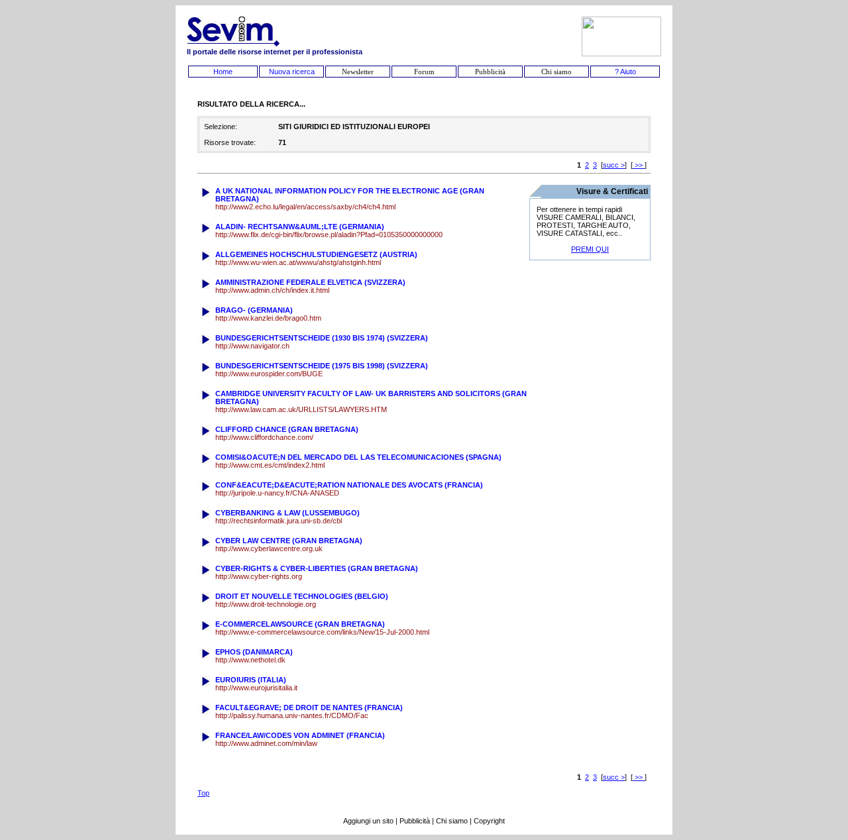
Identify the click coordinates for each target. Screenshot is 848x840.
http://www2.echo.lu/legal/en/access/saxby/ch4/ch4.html (305, 207)
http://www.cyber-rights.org (258, 576)
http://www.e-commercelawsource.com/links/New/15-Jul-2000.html (322, 632)
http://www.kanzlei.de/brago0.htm (268, 318)
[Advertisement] (590, 475)
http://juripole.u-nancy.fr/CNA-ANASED (277, 493)
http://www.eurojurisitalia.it (256, 688)
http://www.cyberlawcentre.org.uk (269, 548)
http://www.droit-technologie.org (265, 604)
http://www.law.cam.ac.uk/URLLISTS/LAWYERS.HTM (301, 409)
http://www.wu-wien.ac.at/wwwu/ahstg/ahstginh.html (298, 262)
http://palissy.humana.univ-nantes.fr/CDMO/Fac (291, 715)
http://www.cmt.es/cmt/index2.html (270, 465)
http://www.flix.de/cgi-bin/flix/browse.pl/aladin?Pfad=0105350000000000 (329, 234)
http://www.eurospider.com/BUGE (269, 374)
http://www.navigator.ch (252, 346)
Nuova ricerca (292, 72)
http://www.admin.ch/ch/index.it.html (272, 290)
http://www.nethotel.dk (250, 660)
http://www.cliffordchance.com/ (264, 437)
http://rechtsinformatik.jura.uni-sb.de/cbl (278, 521)
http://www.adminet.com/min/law (266, 743)
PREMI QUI (590, 249)
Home (223, 72)
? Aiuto (625, 72)
